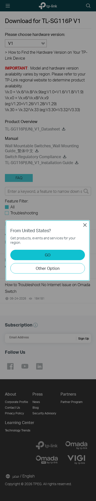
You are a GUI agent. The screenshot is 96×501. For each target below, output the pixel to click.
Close (85, 225)
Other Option (48, 268)
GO (47, 254)
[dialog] (48, 250)
